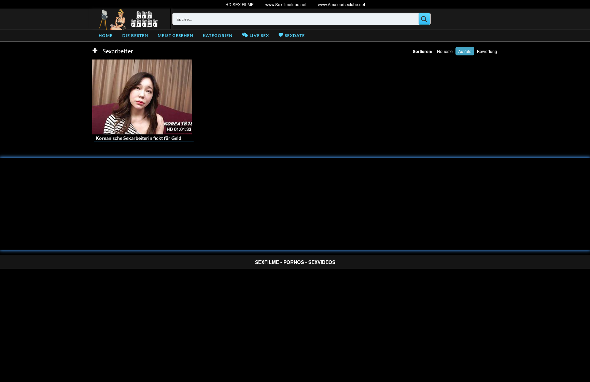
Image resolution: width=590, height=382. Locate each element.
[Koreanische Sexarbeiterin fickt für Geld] (142, 97)
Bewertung (487, 51)
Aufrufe (465, 51)
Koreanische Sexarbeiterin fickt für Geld (138, 138)
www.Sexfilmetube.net (285, 4)
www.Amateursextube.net (341, 4)
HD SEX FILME (239, 4)
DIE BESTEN (135, 35)
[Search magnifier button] (424, 19)
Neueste (445, 51)
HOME (106, 35)
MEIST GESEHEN (175, 35)
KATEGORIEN (218, 35)
